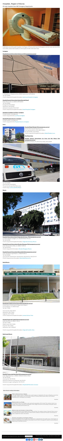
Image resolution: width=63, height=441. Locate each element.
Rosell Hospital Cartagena (29, 109)
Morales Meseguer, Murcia (25, 249)
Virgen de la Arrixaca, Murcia (29, 241)
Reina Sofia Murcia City (25, 258)
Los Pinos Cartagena (20, 115)
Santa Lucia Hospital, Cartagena (30, 97)
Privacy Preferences (29, 436)
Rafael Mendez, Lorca (50, 133)
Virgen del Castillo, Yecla (28, 330)
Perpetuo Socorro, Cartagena (22, 121)
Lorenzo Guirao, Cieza (28, 315)
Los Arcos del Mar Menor (15, 187)
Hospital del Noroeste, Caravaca (30, 384)
